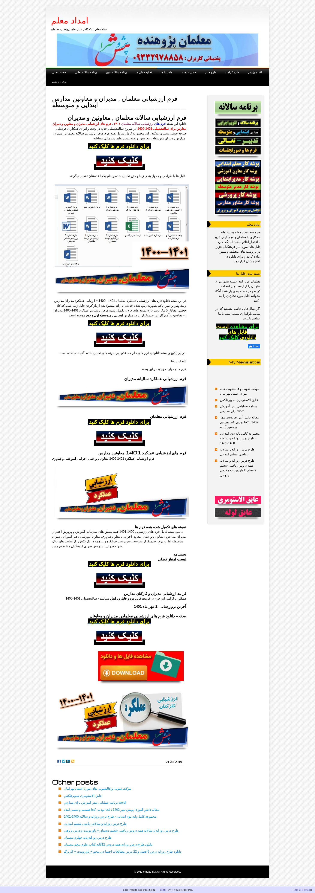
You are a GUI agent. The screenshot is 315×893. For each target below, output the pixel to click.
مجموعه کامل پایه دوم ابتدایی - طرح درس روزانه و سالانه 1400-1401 (110, 816)
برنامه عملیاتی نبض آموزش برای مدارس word (95, 802)
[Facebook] (59, 761)
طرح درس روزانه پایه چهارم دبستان (87, 837)
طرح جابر (210, 72)
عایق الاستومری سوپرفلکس (83, 795)
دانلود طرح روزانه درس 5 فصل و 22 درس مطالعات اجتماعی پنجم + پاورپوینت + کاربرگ (122, 851)
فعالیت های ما (144, 72)
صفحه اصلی (59, 72)
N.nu (163, 889)
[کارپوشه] (237, 187)
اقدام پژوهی (255, 72)
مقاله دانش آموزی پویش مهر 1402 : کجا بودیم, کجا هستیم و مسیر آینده (111, 809)
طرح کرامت (232, 72)
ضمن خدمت (189, 72)
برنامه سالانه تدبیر (116, 72)
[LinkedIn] (68, 761)
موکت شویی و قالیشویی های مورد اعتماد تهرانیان (97, 788)
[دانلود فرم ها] (140, 682)
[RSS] (72, 761)
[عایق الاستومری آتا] (237, 500)
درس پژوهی (59, 81)
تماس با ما (167, 72)
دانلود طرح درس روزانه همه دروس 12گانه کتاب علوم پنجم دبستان (108, 844)
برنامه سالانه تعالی (86, 72)
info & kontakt (302, 889)
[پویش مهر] (237, 137)
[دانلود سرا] (119, 168)
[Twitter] (63, 761)
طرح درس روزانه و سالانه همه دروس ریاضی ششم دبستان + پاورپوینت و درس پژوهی (121, 830)
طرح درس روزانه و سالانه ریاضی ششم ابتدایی (95, 823)
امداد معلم (69, 20)
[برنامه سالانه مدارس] (237, 107)
